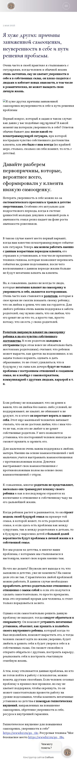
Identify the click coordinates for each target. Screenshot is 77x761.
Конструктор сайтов (38, 757)
